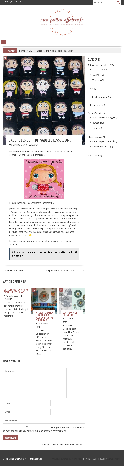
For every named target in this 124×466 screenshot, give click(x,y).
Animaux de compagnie (103, 117)
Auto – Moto (98, 69)
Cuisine (95, 74)
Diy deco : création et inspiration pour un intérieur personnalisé (44, 316)
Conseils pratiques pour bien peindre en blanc (16, 291)
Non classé (93, 155)
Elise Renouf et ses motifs (70, 314)
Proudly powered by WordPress (66, 458)
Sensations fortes (101, 146)
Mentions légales (73, 444)
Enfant (95, 128)
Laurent (35, 145)
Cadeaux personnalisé (103, 141)
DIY (5, 58)
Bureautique (98, 122)
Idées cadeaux (95, 136)
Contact (46, 444)
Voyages (96, 80)
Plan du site (57, 444)
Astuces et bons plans (98, 65)
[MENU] (3, 42)
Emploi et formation (98, 97)
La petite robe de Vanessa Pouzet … (64, 270)
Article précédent (15, 270)
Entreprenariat (95, 105)
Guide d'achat (94, 113)
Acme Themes (114, 458)
